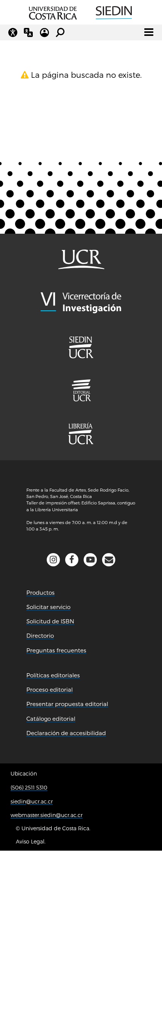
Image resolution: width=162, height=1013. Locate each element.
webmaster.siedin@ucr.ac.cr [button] (47, 815)
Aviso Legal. (31, 841)
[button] (108, 559)
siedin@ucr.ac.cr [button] (32, 801)
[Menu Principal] (149, 32)
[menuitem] (81, 390)
